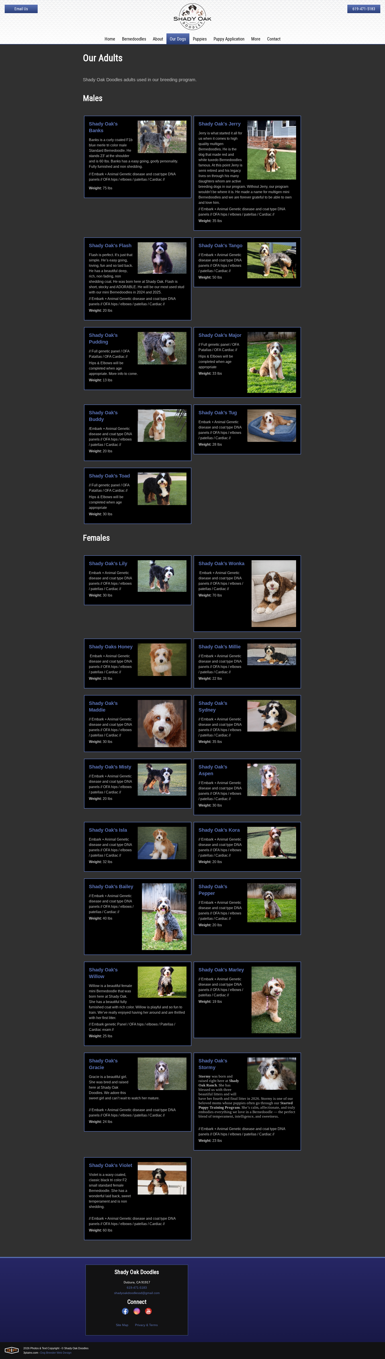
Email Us (21, 8)
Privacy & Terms (146, 1325)
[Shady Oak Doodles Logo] (192, 16)
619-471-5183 (363, 8)
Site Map (122, 1325)
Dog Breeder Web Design (56, 1352)
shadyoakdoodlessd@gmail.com (137, 1293)
